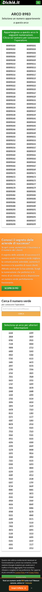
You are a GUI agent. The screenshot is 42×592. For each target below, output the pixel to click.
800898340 (10, 118)
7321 (11, 461)
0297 (11, 482)
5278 (11, 450)
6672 (31, 362)
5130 (11, 534)
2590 (11, 446)
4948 (11, 512)
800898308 (10, 60)
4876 (11, 530)
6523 (11, 493)
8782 (11, 340)
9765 (11, 359)
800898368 (10, 170)
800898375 (31, 180)
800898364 (10, 162)
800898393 (31, 213)
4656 (11, 504)
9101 (31, 435)
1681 (11, 362)
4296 (11, 442)
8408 (31, 450)
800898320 (10, 82)
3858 (11, 337)
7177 (31, 544)
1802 (31, 457)
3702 (11, 399)
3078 (31, 388)
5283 (31, 420)
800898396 (10, 221)
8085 (11, 490)
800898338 (10, 115)
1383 (31, 413)
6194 (11, 472)
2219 (31, 541)
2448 (11, 391)
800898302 (10, 49)
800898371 (31, 173)
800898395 (31, 217)
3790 (11, 369)
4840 (31, 515)
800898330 (10, 100)
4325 (31, 428)
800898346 (10, 129)
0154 (31, 399)
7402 (11, 526)
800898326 (10, 93)
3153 (31, 534)
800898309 (31, 60)
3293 (11, 453)
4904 (11, 501)
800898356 (10, 148)
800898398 (10, 224)
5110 (31, 523)
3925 (31, 340)
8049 (31, 504)
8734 (11, 486)
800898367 (31, 166)
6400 (11, 351)
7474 (11, 508)
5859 (31, 337)
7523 (31, 431)
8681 (31, 490)
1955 (31, 380)
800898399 (31, 224)
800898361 (31, 155)
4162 (31, 497)
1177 (31, 417)
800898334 (10, 108)
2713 (31, 348)
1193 (31, 472)
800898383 (31, 195)
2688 (31, 391)
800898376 (10, 184)
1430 (11, 395)
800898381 (31, 191)
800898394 (10, 217)
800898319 (31, 78)
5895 (11, 406)
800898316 (10, 75)
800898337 (31, 111)
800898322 (10, 86)
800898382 (10, 195)
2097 (11, 366)
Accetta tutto (21, 577)
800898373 (31, 177)
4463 (11, 355)
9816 (31, 453)
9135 (11, 428)
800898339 (31, 115)
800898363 (31, 159)
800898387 (31, 202)
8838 (11, 537)
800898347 (31, 129)
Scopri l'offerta (18, 588)
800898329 (31, 97)
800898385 (31, 199)
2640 (11, 519)
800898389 (31, 206)
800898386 (10, 202)
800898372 (10, 177)
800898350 (10, 137)
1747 (11, 384)
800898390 (10, 210)
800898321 (31, 82)
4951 (11, 439)
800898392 (10, 213)
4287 (11, 420)
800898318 (10, 78)
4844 (31, 468)
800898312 (10, 67)
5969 (31, 501)
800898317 (31, 75)
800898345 (31, 126)
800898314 (10, 71)
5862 (11, 388)
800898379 (31, 188)
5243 (31, 351)
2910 (31, 424)
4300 (31, 442)
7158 (11, 344)
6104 (11, 333)
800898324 (10, 89)
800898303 (31, 49)
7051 (11, 377)
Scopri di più (11, 288)
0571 (31, 519)
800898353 (31, 140)
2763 (11, 373)
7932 (11, 431)
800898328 (10, 97)
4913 (31, 475)
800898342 (10, 122)
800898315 (31, 71)
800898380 (10, 191)
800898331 (31, 100)
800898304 (10, 53)
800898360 (10, 155)
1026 (11, 457)
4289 (11, 475)
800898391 (31, 210)
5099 (31, 384)
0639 (31, 486)
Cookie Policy (20, 572)
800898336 (10, 111)
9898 (11, 348)
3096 (11, 402)
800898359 (31, 151)
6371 (11, 417)
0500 (11, 464)
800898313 (31, 67)
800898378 (10, 188)
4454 (11, 548)
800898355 (31, 144)
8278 (31, 512)
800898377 (31, 184)
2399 (31, 333)
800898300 (10, 46)
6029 (31, 446)
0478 (11, 410)
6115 (31, 359)
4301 (11, 544)
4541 (11, 497)
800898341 (31, 118)
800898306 (10, 56)
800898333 (31, 104)
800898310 (10, 64)
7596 (31, 369)
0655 (11, 380)
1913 (31, 548)
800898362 (10, 159)
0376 (31, 366)
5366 (31, 355)
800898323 (31, 86)
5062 (11, 435)
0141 (11, 541)
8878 (11, 424)
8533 (11, 413)
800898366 (10, 166)
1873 (31, 526)
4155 (31, 461)
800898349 (31, 133)
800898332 (10, 104)
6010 (31, 402)
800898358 (10, 151)
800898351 (31, 137)
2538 (31, 479)
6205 (31, 537)
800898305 (31, 53)
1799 (31, 482)
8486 (31, 508)
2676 (11, 468)
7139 (31, 406)
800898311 (31, 64)
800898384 (10, 199)
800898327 (31, 93)
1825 (31, 373)
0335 (31, 439)
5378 (11, 523)
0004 (31, 344)
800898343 (31, 122)
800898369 (31, 170)
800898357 (31, 148)
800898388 (10, 206)
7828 (31, 377)
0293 (31, 464)
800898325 (31, 89)
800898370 (10, 173)
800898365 (31, 162)
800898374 (10, 180)
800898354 (10, 144)
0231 (11, 515)
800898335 (31, 108)
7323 (31, 410)
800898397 (31, 221)
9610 (11, 479)
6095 (31, 530)
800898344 (10, 126)
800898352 (10, 140)
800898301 (31, 46)
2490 (31, 395)
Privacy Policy (33, 572)
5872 (31, 493)
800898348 (10, 133)
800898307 (31, 56)
